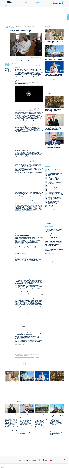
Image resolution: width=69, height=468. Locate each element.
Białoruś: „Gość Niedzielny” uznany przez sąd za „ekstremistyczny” (53, 253)
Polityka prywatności (19, 457)
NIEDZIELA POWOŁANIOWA (35, 354)
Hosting (59, 457)
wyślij (22, 63)
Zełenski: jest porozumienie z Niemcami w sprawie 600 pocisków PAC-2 (53, 247)
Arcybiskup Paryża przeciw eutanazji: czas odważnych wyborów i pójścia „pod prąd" (53, 242)
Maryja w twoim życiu (49, 235)
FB (16, 63)
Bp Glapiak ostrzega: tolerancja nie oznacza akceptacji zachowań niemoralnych (53, 239)
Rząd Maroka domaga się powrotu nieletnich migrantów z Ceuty (52, 245)
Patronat (49, 457)
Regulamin (29, 457)
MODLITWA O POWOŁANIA (19, 354)
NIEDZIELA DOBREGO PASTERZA (27, 354)
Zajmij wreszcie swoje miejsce (51, 237)
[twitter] (68, 17)
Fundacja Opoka (9, 457)
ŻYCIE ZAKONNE (37, 357)
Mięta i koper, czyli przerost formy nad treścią (52, 234)
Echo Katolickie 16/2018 (10, 66)
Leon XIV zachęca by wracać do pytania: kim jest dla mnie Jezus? (54, 250)
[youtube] (68, 19)
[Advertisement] (34, 15)
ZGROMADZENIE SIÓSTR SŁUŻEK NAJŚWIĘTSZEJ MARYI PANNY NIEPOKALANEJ (25, 357)
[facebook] (68, 15)
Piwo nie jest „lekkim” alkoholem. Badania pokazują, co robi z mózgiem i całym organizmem (53, 230)
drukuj (20, 63)
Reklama (39, 457)
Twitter (18, 63)
